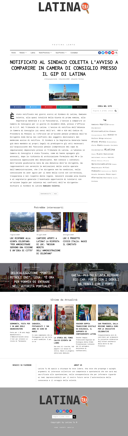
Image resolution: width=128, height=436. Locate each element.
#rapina (114, 164)
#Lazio (100, 154)
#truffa (115, 177)
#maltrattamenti (96, 157)
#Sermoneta (101, 174)
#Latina (109, 149)
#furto (94, 145)
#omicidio (111, 157)
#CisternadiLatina (100, 131)
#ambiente (95, 124)
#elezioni (108, 138)
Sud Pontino (60, 52)
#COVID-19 (112, 135)
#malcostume (108, 154)
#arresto (111, 124)
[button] (115, 110)
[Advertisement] (64, 29)
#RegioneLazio (97, 167)
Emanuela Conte (51, 79)
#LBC (55, 193)
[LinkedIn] (109, 52)
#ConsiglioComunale (97, 135)
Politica (81, 79)
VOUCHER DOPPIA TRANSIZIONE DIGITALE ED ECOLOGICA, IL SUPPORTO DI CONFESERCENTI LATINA (86, 329)
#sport (114, 174)
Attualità (74, 79)
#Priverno (106, 160)
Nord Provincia (44, 52)
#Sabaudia (96, 171)
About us (70, 427)
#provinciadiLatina (101, 164)
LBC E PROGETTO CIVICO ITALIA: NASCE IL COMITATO (75, 241)
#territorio (107, 178)
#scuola (94, 174)
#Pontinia (100, 160)
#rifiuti (106, 167)
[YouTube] (112, 52)
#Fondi (95, 142)
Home (13, 52)
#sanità (114, 171)
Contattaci (74, 52)
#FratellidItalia (111, 142)
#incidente (114, 145)
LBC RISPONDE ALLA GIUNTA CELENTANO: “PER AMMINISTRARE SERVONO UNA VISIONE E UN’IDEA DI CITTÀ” (21, 244)
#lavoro (94, 154)
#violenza (95, 181)
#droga (101, 138)
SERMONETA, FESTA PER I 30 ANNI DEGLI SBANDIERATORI (20, 326)
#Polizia (94, 160)
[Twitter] (102, 52)
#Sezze (108, 174)
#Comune (112, 131)
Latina (33, 52)
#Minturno (104, 157)
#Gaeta (100, 145)
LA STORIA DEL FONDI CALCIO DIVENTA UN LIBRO (63, 340)
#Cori (105, 135)
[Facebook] (99, 52)
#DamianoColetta (46, 193)
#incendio (107, 145)
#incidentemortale (97, 150)
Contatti (63, 427)
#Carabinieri (96, 128)
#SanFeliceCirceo (106, 171)
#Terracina (97, 177)
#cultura (95, 138)
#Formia (102, 142)
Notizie (22, 52)
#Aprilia (104, 124)
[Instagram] (106, 52)
